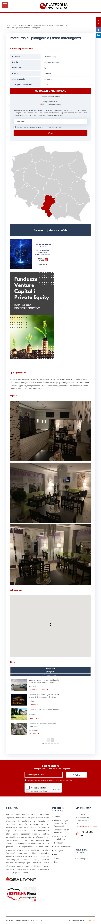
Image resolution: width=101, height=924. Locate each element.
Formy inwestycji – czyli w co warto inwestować (61, 823)
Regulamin (58, 843)
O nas (56, 858)
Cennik (57, 817)
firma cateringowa (50, 675)
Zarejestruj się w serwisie (50, 230)
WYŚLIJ (76, 774)
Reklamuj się (82, 858)
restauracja (50, 668)
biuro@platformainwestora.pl (87, 827)
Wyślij (50, 132)
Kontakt (57, 862)
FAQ (55, 854)
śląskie (46, 68)
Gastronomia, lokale (51, 62)
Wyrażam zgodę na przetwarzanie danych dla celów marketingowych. (40, 127)
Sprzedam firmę (50, 56)
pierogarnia (50, 672)
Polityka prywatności (62, 846)
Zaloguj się (58, 850)
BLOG (99, 22)
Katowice (47, 73)
